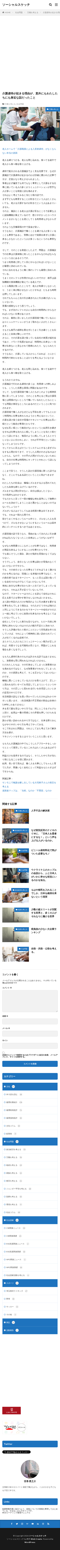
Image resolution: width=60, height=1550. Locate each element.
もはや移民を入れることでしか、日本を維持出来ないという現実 (44, 893)
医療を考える (14, 1196)
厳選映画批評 (14, 1110)
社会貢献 (12, 1220)
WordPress (29, 1542)
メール (6, 1028)
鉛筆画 (11, 1134)
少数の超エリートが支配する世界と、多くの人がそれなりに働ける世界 (44, 913)
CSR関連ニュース (15, 1228)
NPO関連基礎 (14, 1267)
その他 (11, 1314)
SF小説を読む (14, 1094)
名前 (5, 1016)
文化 (10, 1086)
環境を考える (13, 1204)
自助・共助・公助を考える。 (44, 950)
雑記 (10, 1322)
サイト (5, 1040)
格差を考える (22, 910)
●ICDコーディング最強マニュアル (16, 1512)
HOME (8, 12)
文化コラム (13, 1126)
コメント (7, 988)
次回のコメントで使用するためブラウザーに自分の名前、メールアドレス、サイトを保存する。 (30, 1056)
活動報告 (12, 1330)
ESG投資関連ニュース (17, 1244)
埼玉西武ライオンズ (16, 1291)
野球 (10, 1299)
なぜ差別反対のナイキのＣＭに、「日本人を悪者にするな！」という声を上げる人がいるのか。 (44, 835)
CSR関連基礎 (13, 1236)
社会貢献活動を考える (17, 1275)
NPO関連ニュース (15, 1259)
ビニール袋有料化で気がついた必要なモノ (44, 852)
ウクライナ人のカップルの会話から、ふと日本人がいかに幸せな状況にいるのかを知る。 (44, 875)
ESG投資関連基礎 (15, 1251)
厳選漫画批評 (14, 1118)
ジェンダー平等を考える (18, 1189)
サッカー (12, 1306)
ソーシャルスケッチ (16, 4)
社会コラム (13, 1212)
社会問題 (19, 12)
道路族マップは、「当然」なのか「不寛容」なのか (27, 790)
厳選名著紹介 (14, 1102)
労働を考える (32, 12)
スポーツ (12, 1283)
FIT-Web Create (34, 1539)
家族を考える (14, 1173)
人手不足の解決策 (40, 810)
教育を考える (14, 1181)
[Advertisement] (30, 55)
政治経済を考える (21, 830)
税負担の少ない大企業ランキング (44, 930)
